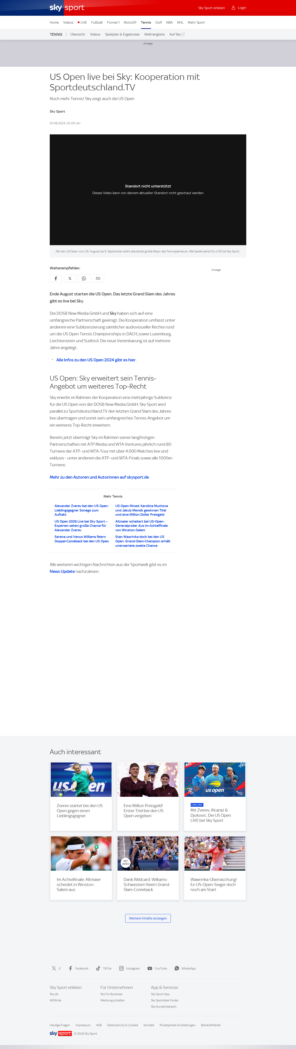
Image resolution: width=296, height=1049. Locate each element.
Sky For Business (111, 994)
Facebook (81, 968)
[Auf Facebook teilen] (56, 278)
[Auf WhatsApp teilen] (84, 278)
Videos (68, 22)
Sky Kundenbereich (163, 1006)
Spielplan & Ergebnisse (122, 34)
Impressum (83, 1025)
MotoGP (130, 22)
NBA (169, 22)
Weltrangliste (154, 34)
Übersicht (77, 34)
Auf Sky (175, 34)
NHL (180, 22)
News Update (62, 571)
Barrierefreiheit (211, 1025)
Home (54, 22)
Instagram (133, 968)
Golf (158, 22)
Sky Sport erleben (211, 8)
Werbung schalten (112, 1000)
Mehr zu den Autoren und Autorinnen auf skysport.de (99, 477)
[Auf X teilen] (70, 278)
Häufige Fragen (60, 1025)
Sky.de (54, 994)
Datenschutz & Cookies (122, 1025)
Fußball (97, 22)
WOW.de (55, 1000)
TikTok (107, 968)
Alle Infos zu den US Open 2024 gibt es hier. (96, 359)
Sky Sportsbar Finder (164, 1000)
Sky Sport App (160, 994)
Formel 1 (113, 22)
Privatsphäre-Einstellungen (178, 1025)
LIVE (84, 22)
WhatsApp (189, 968)
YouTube (161, 968)
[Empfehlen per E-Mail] (98, 278)
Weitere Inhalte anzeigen (148, 918)
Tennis (146, 22)
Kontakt (149, 1025)
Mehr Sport (196, 22)
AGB (99, 1025)
